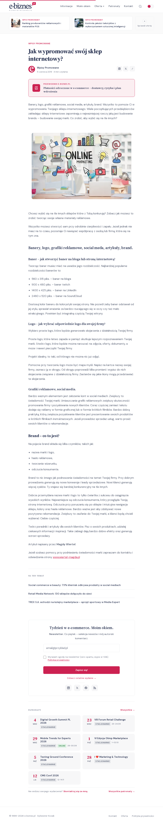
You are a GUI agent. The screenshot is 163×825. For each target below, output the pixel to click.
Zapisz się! (81, 670)
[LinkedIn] (68, 688)
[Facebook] (86, 688)
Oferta (99, 6)
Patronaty (114, 6)
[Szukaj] (140, 6)
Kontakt (128, 6)
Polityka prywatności (58, 660)
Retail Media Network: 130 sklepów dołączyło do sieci (60, 593)
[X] (77, 688)
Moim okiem (83, 6)
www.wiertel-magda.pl (66, 557)
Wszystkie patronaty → (122, 791)
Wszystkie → (127, 709)
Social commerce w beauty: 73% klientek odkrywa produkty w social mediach (74, 585)
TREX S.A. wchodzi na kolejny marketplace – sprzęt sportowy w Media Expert (74, 602)
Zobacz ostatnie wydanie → (81, 678)
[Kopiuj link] (132, 68)
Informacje (66, 6)
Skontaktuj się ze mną (75, 791)
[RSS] (95, 688)
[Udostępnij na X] (125, 68)
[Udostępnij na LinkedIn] (119, 68)
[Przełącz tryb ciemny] (150, 6)
